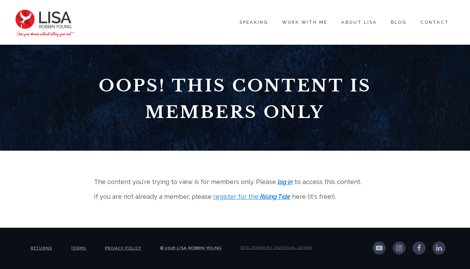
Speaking (253, 22)
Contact (434, 22)
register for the (251, 196)
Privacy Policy (123, 248)
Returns (41, 248)
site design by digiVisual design (276, 247)
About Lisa (359, 22)
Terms (78, 248)
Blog (399, 22)
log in (285, 181)
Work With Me (305, 22)
